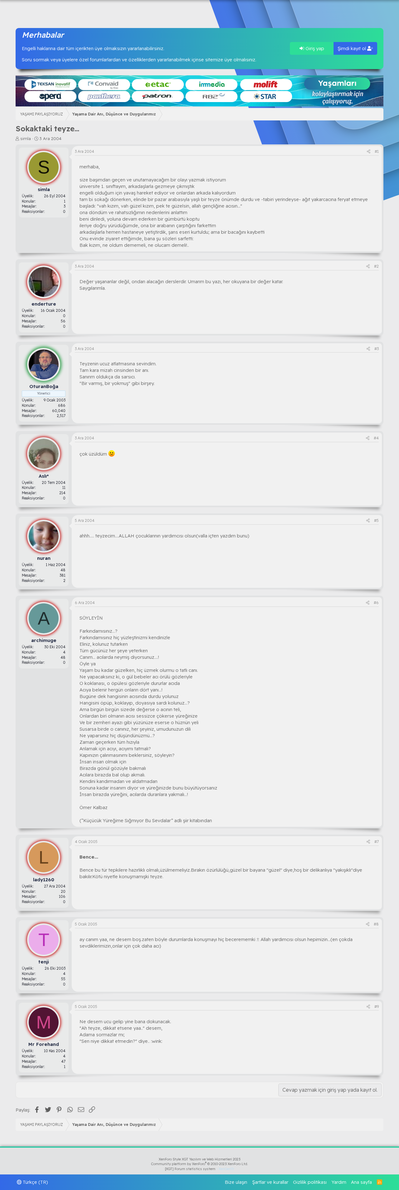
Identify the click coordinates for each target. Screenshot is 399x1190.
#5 (376, 520)
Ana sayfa (361, 1182)
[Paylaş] (369, 151)
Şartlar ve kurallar (270, 1182)
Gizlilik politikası (310, 1182)
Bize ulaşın (236, 1182)
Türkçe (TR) (35, 1182)
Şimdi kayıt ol (352, 48)
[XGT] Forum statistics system (199, 1169)
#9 (376, 1006)
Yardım (339, 1182)
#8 (376, 924)
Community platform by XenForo (199, 1164)
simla (25, 138)
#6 (376, 602)
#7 (376, 841)
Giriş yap (314, 48)
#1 (377, 151)
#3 (376, 348)
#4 (376, 438)
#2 (376, 266)
